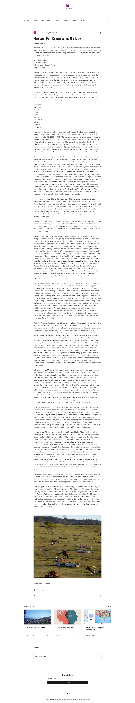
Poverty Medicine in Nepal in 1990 (36, 628)
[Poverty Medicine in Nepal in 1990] (37, 617)
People (49, 20)
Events (83, 20)
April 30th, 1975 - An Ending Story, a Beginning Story (95, 629)
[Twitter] (67, 693)
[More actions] (100, 33)
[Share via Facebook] (34, 590)
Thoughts (65, 20)
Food (42, 20)
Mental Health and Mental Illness (65, 628)
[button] (108, 20)
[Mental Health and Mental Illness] (67, 617)
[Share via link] (48, 590)
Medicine (75, 20)
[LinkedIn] (70, 693)
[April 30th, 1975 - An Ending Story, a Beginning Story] (97, 617)
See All (109, 606)
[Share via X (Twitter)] (39, 590)
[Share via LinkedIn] (43, 590)
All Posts (26, 20)
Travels (35, 20)
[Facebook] (65, 693)
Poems (57, 20)
